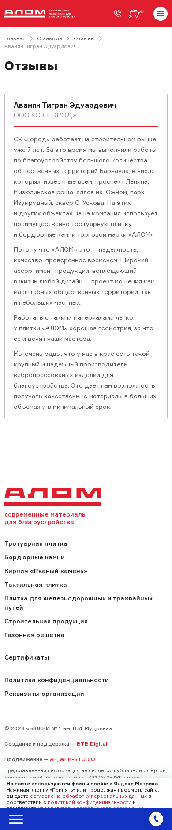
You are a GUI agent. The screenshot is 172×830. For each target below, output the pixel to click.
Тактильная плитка (35, 584)
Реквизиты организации (44, 693)
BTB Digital (92, 743)
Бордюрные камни (34, 557)
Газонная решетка (34, 634)
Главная (15, 38)
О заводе (49, 38)
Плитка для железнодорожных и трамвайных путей (78, 602)
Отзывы (84, 38)
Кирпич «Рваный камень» (45, 570)
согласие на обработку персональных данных (88, 796)
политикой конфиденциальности (89, 802)
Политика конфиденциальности (56, 679)
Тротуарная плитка (35, 543)
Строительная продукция (46, 621)
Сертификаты (26, 657)
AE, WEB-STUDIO (72, 759)
